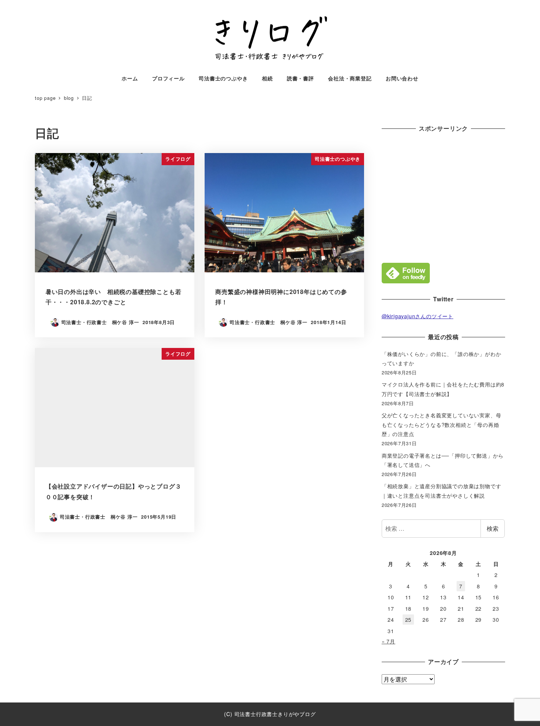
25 (408, 619)
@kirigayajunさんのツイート (417, 316)
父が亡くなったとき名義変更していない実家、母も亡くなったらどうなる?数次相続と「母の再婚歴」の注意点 (441, 424)
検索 (492, 528)
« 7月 (388, 641)
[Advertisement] (443, 196)
